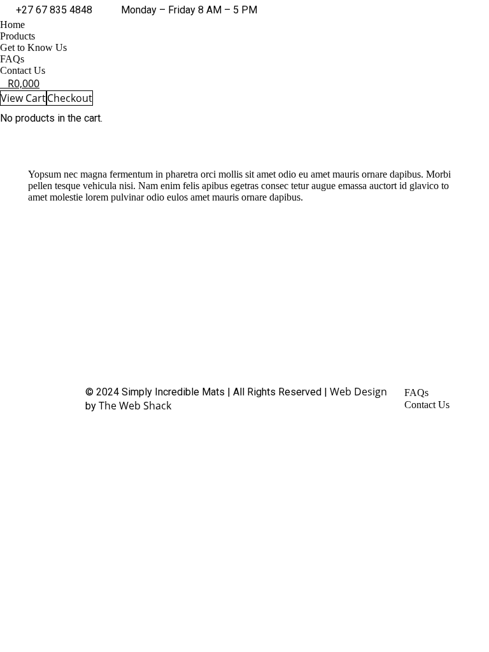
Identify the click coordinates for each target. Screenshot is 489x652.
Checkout (69, 98)
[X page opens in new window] (210, 311)
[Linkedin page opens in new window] (229, 311)
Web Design (358, 392)
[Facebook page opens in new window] (191, 311)
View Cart (23, 98)
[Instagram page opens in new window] (248, 311)
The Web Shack (135, 406)
